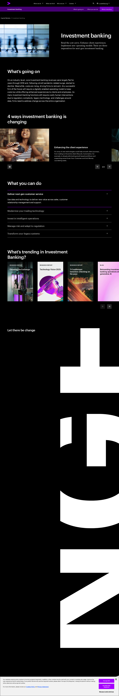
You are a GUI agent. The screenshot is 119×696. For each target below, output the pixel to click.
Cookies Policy (30, 686)
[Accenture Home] (13, 3)
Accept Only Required (106, 686)
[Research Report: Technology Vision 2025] (50, 281)
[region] (59, 686)
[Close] (116, 679)
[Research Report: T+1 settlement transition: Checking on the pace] (80, 281)
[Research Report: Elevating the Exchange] (20, 281)
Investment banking (14, 9)
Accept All (106, 680)
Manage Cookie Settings (106, 691)
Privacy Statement (43, 686)
